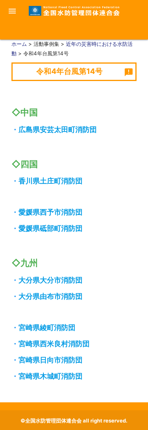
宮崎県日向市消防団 (50, 360)
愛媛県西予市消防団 (50, 212)
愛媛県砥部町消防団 (50, 228)
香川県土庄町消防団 (50, 181)
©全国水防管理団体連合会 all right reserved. (74, 420)
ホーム (19, 44)
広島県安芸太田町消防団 (58, 129)
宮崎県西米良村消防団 (54, 343)
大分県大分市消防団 (50, 280)
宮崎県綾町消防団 (47, 327)
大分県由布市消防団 (50, 296)
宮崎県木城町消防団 (50, 376)
